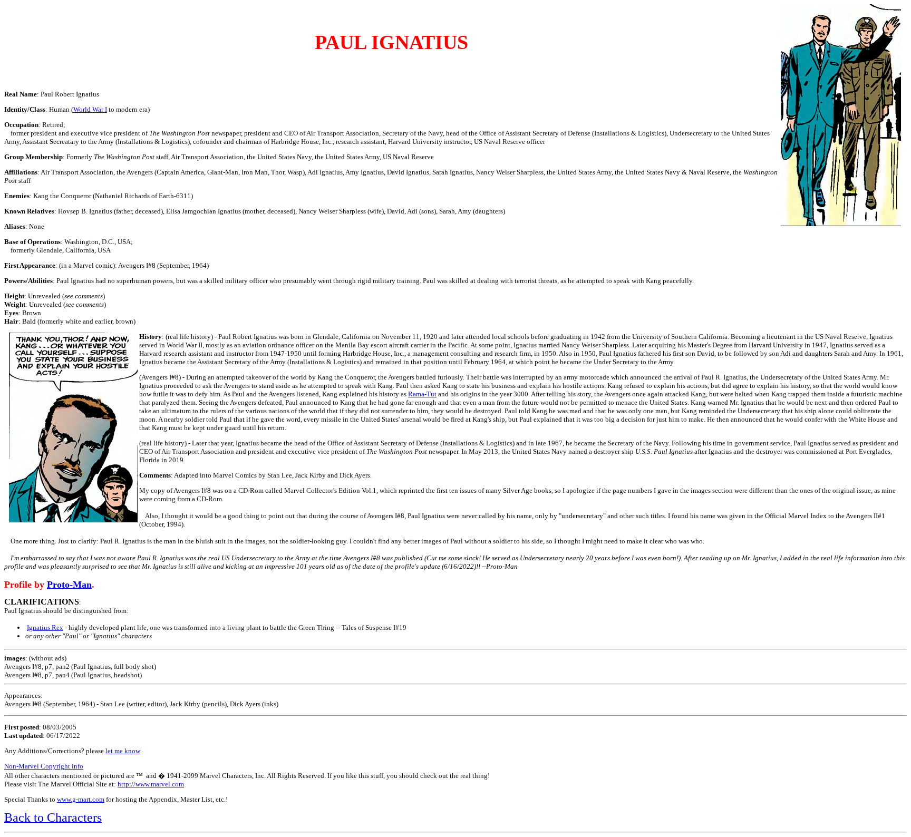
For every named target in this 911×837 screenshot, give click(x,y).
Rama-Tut (422, 394)
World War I (90, 109)
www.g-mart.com (80, 799)
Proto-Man (69, 584)
